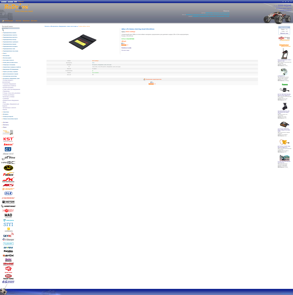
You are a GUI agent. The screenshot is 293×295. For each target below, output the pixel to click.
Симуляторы (6, 112)
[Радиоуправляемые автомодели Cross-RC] (8, 199)
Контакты (26, 20)
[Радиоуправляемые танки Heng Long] (8, 272)
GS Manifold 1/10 (281, 75)
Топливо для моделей (8, 116)
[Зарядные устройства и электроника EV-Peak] (8, 249)
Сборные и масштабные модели (10, 118)
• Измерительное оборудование (10, 100)
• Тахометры (5, 98)
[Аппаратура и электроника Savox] (8, 256)
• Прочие (4, 109)
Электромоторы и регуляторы (10, 76)
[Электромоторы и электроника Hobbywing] (8, 207)
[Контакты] (288, 1)
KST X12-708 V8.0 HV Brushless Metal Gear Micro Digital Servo (284, 95)
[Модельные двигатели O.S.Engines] (8, 282)
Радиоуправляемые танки (9, 48)
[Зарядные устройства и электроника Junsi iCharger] (8, 240)
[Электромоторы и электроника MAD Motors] (8, 218)
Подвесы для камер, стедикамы (10, 71)
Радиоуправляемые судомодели (10, 41)
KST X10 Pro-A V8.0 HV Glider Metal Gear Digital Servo (284, 147)
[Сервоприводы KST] (8, 141)
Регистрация (8, 20)
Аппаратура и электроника (9, 64)
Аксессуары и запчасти (8, 60)
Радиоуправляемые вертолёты (10, 37)
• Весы (4, 102)
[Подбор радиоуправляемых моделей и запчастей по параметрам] (8, 134)
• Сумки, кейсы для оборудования (11, 89)
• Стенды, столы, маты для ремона (11, 93)
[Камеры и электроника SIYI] (8, 226)
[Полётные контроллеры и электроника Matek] (8, 231)
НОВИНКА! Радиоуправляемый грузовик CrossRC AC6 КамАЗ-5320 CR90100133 (207, 14)
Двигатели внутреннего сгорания (10, 73)
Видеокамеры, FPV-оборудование (10, 69)
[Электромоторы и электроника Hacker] (8, 261)
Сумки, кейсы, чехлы (84, 26)
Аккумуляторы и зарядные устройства (12, 67)
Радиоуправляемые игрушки (9, 44)
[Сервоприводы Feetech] (8, 176)
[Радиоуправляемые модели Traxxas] (8, 265)
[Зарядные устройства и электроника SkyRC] (8, 237)
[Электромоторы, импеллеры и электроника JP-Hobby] (8, 212)
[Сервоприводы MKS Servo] (8, 186)
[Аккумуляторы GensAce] (8, 154)
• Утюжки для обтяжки (8, 94)
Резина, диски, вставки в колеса (10, 62)
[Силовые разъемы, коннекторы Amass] (8, 145)
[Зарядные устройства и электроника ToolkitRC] (8, 245)
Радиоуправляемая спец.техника (10, 51)
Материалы (5, 114)
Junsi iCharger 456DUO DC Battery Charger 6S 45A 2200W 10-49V (284, 130)
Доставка (34, 20)
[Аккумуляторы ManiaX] (8, 163)
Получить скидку (125, 50)
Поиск (4, 127)
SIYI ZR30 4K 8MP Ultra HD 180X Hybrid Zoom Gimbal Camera (283, 112)
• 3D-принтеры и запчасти (9, 107)
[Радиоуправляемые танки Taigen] (8, 279)
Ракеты (4, 53)
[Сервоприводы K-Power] (8, 190)
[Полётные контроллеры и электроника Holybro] (8, 221)
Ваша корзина (284, 27)
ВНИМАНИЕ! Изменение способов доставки (217, 13)
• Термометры (6, 91)
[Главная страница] (277, 24)
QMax (93, 62)
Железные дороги (7, 57)
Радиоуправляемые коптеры (9, 39)
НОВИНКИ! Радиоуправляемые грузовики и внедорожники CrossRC (211, 16)
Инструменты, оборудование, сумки (11, 78)
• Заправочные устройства (9, 85)
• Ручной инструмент (7, 87)
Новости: (226, 11)
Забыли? (21, 1)
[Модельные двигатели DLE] (8, 195)
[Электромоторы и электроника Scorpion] (8, 170)
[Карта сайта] (285, 1)
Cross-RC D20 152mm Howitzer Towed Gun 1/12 (284, 162)
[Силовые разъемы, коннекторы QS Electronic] (8, 151)
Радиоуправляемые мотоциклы (10, 46)
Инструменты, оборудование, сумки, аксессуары (64, 26)
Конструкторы (6, 55)
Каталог (18, 20)
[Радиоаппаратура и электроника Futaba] (8, 252)
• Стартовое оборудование (9, 83)
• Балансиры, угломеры (8, 96)
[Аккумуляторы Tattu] (8, 160)
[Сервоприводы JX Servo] (8, 182)
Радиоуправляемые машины (9, 32)
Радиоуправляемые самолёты (10, 35)
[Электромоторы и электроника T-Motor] (8, 203)
